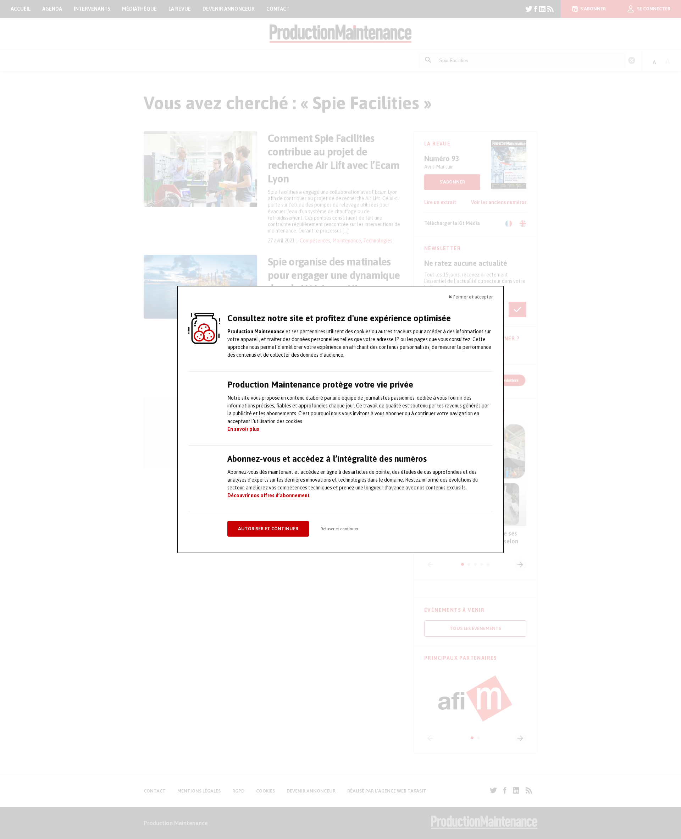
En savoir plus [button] (243, 429)
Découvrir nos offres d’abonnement (268, 495)
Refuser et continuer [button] (339, 528)
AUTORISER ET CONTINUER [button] (268, 528)
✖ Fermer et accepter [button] (470, 297)
